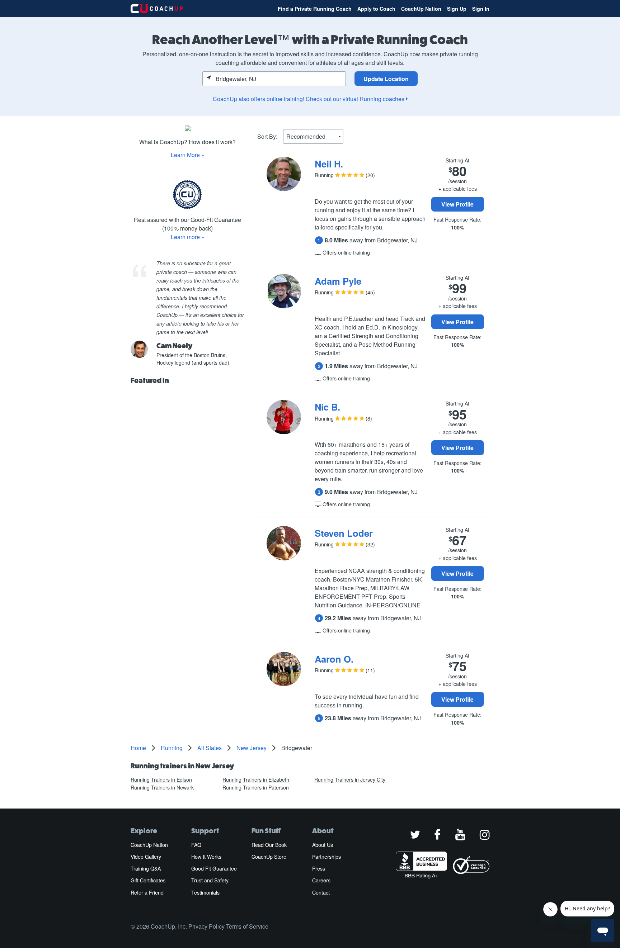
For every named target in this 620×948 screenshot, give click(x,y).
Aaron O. (334, 658)
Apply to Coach (376, 8)
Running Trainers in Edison (161, 779)
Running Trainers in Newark (162, 787)
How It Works (206, 856)
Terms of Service (247, 926)
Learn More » (188, 155)
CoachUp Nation (421, 8)
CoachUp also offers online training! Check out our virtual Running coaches (309, 99)
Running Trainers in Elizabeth (255, 779)
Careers (321, 880)
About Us (322, 844)
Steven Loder (344, 533)
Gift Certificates (148, 880)
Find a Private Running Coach (315, 8)
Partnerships (326, 856)
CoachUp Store (269, 856)
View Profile (457, 204)
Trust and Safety (210, 880)
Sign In (480, 8)
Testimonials (205, 892)
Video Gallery (146, 856)
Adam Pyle (338, 281)
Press (318, 868)
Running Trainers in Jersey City (349, 779)
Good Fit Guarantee (214, 868)
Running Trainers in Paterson (255, 787)
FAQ (196, 844)
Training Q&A (146, 868)
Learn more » (188, 237)
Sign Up (456, 8)
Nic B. (327, 406)
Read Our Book (269, 844)
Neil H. (329, 163)
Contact (321, 892)
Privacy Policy (206, 926)
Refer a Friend (147, 892)
